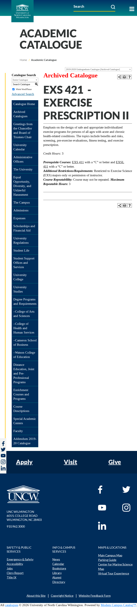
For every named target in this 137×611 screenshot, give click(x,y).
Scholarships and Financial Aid (24, 228)
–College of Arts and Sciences (23, 314)
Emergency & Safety (20, 559)
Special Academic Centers (24, 421)
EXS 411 (78, 162)
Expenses (19, 218)
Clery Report (15, 573)
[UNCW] (29, 11)
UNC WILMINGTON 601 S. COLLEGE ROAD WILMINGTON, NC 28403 (24, 516)
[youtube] (106, 508)
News (56, 559)
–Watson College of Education (24, 355)
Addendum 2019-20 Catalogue (24, 441)
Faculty (18, 431)
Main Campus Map (110, 555)
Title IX (11, 577)
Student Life (21, 250)
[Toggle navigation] (131, 9)
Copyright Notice (62, 595)
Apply (24, 461)
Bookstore (59, 568)
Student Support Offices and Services (23, 263)
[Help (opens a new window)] (129, 77)
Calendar (58, 564)
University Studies (20, 289)
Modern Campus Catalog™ (118, 605)
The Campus (21, 202)
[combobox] (98, 69)
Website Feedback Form (95, 595)
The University (23, 169)
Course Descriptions (21, 409)
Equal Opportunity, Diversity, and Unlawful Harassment (22, 185)
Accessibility (15, 564)
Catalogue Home (24, 104)
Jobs (10, 568)
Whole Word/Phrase (24, 89)
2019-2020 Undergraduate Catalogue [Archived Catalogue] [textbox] (93, 69)
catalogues (11, 605)
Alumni (56, 577)
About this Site (36, 595)
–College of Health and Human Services (23, 328)
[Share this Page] (119, 77)
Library (57, 573)
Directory (58, 582)
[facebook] (106, 490)
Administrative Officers (22, 159)
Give (114, 461)
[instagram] (3, 461)
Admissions (20, 210)
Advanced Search (23, 94)
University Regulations (21, 240)
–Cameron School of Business (25, 342)
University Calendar (20, 147)
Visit (70, 461)
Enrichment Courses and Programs (21, 394)
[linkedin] (106, 526)
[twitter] (3, 450)
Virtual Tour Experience (113, 573)
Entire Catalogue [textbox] (20, 80)
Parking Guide (107, 560)
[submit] (113, 7)
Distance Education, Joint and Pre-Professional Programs (23, 373)
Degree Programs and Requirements (24, 301)
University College (20, 277)
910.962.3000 (16, 526)
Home (23, 59)
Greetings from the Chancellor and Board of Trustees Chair (23, 130)
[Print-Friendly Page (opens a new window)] (124, 77)
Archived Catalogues (20, 114)
